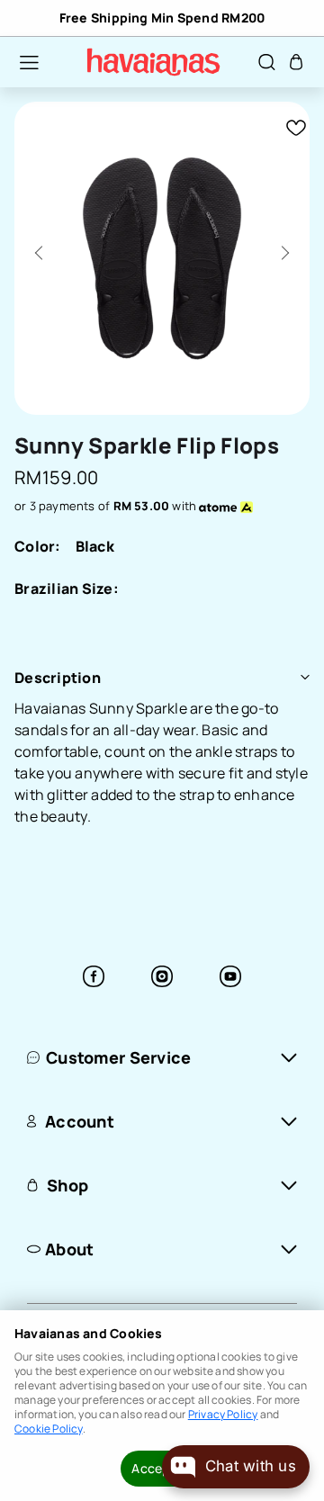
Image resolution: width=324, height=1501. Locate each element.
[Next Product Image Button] (282, 248)
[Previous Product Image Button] (42, 248)
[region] (162, 18)
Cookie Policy (48, 1428)
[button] (20, 62)
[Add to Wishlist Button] (296, 128)
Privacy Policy (223, 1414)
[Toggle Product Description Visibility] (305, 677)
